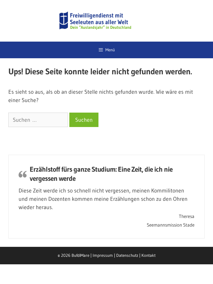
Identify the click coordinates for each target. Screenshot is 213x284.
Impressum (103, 255)
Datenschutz (127, 255)
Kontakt (148, 255)
